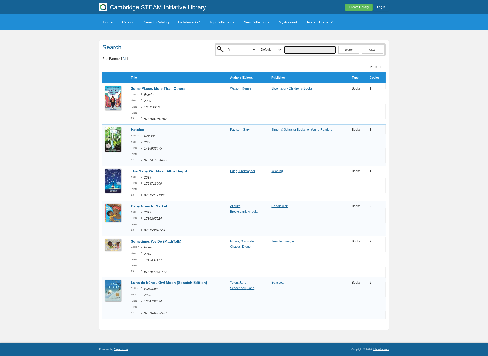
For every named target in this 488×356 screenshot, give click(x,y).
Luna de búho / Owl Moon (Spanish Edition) (169, 282)
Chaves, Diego (240, 246)
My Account (288, 22)
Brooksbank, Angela (244, 211)
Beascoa (277, 282)
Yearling (277, 171)
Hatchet (137, 130)
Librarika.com (381, 349)
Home (108, 22)
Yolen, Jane (238, 282)
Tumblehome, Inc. (283, 241)
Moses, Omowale (242, 241)
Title (134, 77)
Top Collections (222, 22)
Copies (375, 77)
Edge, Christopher (242, 171)
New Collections (256, 22)
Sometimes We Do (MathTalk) (156, 241)
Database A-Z (189, 22)
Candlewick (279, 206)
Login (381, 7)
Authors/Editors (241, 77)
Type (355, 77)
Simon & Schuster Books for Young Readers (301, 129)
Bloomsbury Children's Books (291, 88)
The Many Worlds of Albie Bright (159, 171)
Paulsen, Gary (240, 129)
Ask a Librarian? (320, 22)
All (124, 59)
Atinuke (235, 206)
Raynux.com (121, 349)
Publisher (278, 77)
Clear (372, 49)
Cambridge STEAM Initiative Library (158, 7)
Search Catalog (156, 22)
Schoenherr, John (242, 288)
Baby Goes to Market (149, 206)
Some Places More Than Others (158, 88)
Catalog (128, 22)
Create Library (359, 7)
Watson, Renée (240, 88)
